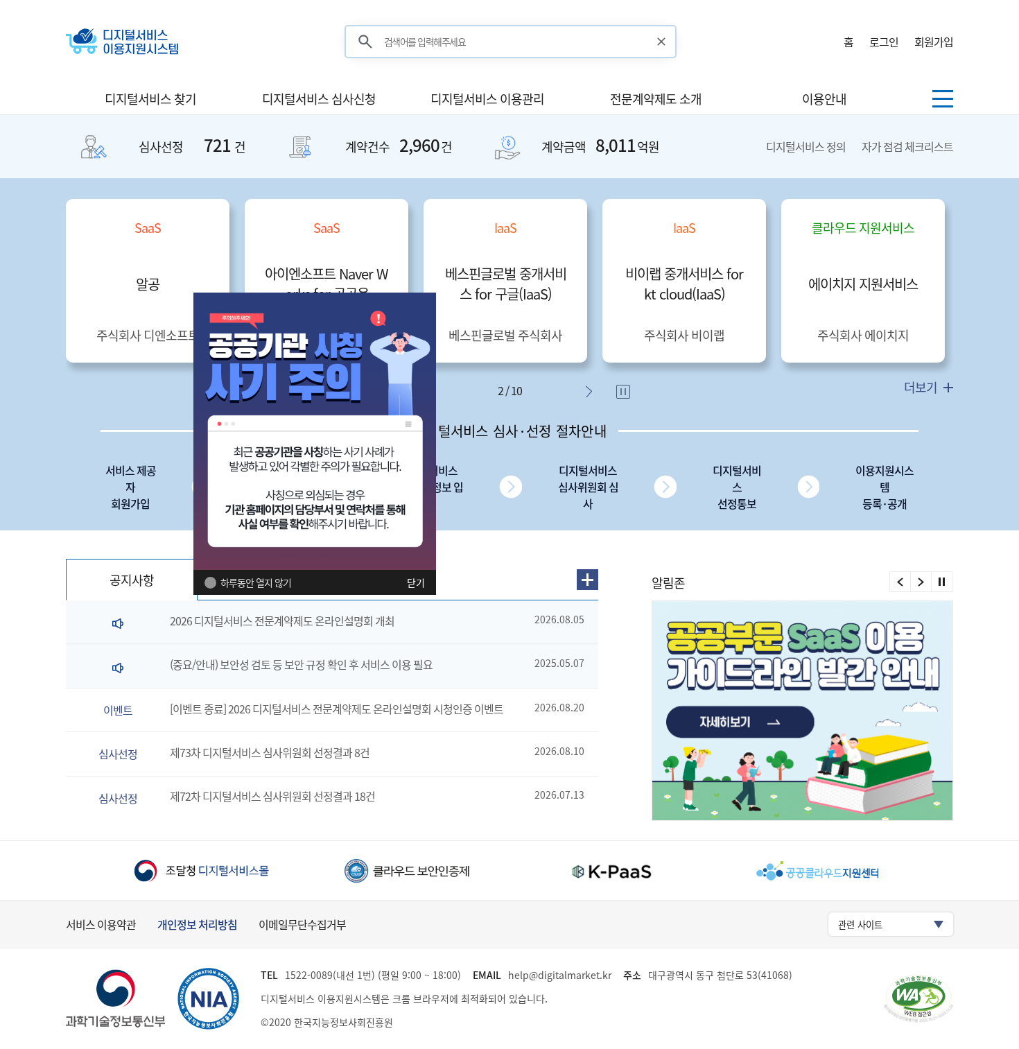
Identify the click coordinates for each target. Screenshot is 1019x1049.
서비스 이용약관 (101, 924)
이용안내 (824, 98)
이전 (900, 581)
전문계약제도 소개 (656, 98)
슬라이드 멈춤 (624, 393)
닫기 (416, 582)
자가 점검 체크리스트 (907, 146)
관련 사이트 (860, 924)
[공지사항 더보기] (587, 579)
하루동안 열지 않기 (255, 582)
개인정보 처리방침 (197, 924)
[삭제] (662, 41)
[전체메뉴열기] (942, 98)
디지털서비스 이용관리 (487, 98)
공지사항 (132, 580)
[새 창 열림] (805, 710)
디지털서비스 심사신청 (319, 98)
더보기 (922, 387)
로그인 (883, 41)
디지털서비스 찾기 (150, 98)
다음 (592, 391)
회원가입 (933, 41)
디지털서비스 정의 (807, 146)
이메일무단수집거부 (302, 924)
